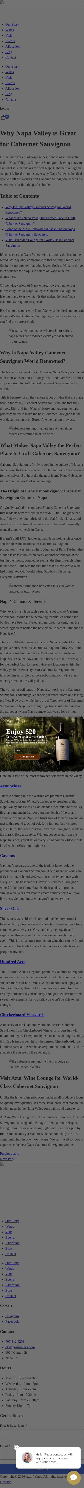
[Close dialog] (3, 719)
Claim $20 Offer (27, 757)
